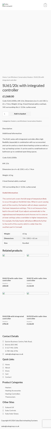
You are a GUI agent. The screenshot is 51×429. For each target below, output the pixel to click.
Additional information (12, 133)
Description (7, 128)
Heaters (13, 121)
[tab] (25, 128)
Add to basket (20, 114)
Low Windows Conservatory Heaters (20, 77)
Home (4, 77)
